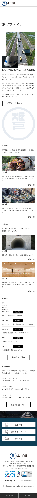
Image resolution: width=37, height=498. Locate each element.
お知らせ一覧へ (18, 357)
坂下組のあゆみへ (14, 103)
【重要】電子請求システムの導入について (15, 333)
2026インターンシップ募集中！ (12, 316)
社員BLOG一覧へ (18, 405)
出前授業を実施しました (10, 341)
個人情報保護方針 (27, 481)
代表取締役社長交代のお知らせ (12, 350)
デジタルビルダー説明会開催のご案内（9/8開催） (18, 324)
